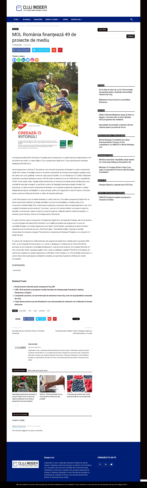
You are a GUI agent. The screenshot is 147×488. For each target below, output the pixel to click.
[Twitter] (28, 60)
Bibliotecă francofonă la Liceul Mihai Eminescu (114, 101)
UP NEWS (101, 85)
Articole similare (19, 370)
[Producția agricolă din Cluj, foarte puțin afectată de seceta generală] (79, 383)
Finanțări (38, 19)
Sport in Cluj (102, 180)
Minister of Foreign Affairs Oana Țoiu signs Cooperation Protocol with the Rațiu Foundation (116, 169)
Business (27, 19)
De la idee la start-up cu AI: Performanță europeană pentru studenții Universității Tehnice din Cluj (116, 92)
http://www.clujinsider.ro (34, 347)
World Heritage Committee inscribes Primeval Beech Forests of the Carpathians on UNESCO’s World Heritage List (116, 143)
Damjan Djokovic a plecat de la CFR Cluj (115, 185)
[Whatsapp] (19, 60)
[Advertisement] (116, 62)
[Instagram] (32, 60)
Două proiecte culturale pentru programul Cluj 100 (35, 287)
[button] (131, 19)
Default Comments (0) (19, 426)
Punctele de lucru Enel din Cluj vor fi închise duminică (28, 332)
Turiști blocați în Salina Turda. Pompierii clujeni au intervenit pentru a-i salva (73, 332)
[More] (37, 60)
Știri (16, 19)
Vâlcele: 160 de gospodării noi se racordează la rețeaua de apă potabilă (51, 396)
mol (30, 311)
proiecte (42, 311)
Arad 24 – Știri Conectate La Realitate (111, 193)
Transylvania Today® (105, 155)
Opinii (65, 19)
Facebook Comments (34, 426)
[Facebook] (14, 60)
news (35, 311)
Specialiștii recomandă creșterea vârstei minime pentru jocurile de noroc (116, 126)
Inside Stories (51, 19)
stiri (48, 311)
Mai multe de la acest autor (38, 370)
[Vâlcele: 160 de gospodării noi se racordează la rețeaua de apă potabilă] (52, 383)
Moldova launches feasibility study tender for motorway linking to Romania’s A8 (116, 161)
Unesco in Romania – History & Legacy (111, 135)
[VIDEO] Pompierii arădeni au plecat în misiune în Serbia (115, 198)
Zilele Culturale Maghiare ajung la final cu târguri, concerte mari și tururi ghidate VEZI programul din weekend (116, 117)
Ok (130, 484)
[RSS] (105, 464)
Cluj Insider (18, 45)
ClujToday (101, 110)
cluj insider (22, 311)
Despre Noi (76, 19)
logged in (25, 430)
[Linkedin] (23, 60)
